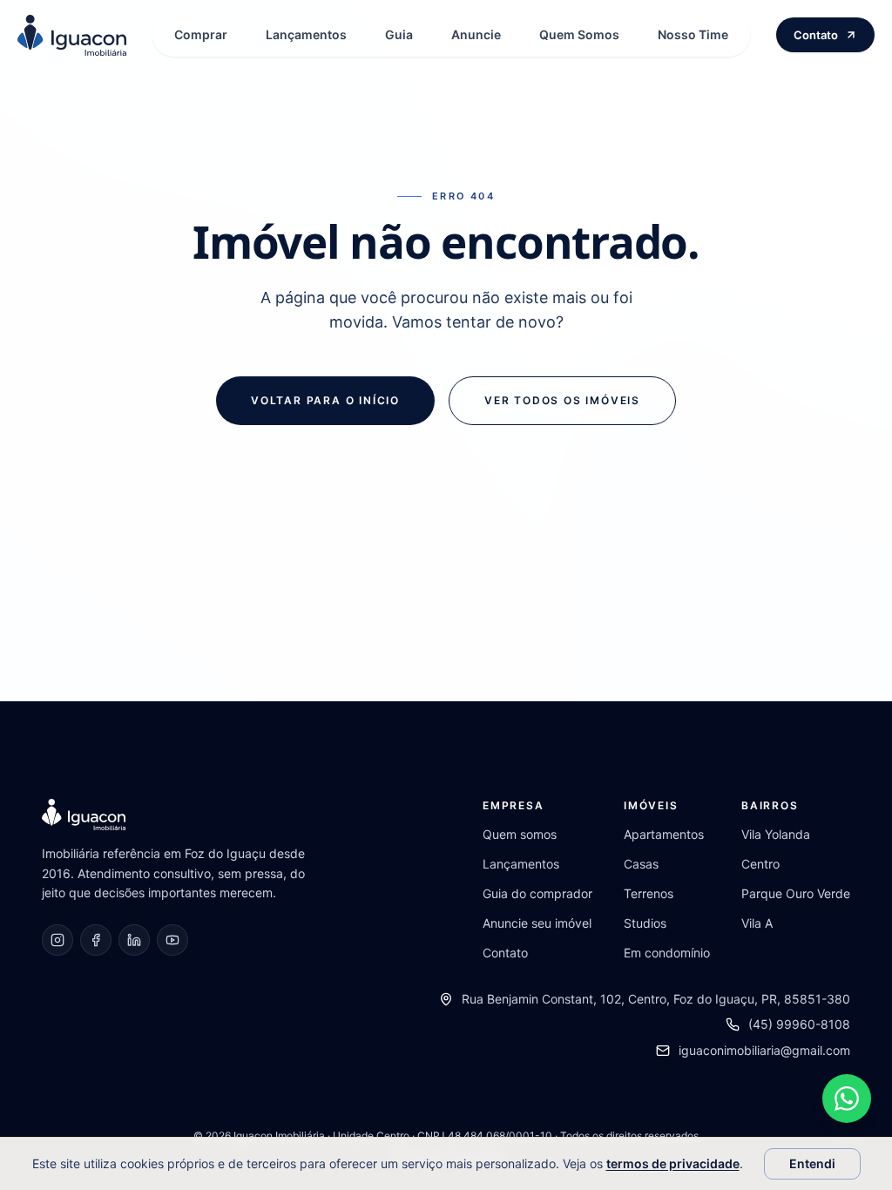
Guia (399, 34)
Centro (760, 863)
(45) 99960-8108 (799, 1024)
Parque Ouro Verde (795, 893)
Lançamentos (306, 34)
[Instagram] (57, 940)
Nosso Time (693, 34)
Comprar (200, 34)
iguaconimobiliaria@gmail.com (764, 1050)
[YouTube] (172, 940)
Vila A (757, 923)
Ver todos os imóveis (562, 400)
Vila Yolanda (775, 834)
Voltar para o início (325, 400)
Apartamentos (664, 834)
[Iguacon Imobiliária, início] (71, 35)
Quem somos (520, 834)
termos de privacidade (673, 1163)
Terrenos (648, 893)
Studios (645, 923)
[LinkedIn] (134, 940)
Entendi (812, 1163)
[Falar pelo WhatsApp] (846, 1098)
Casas (641, 863)
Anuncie (476, 34)
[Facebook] (96, 940)
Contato (816, 35)
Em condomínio (667, 952)
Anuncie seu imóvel (537, 923)
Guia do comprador (537, 893)
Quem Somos (579, 34)
